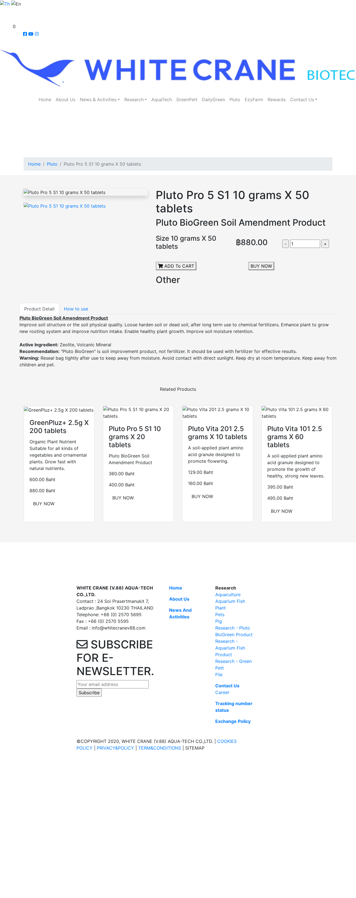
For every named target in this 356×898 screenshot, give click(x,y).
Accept (9, 786)
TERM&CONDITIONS (159, 748)
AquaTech (161, 99)
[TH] (5, 3)
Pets (219, 614)
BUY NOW (261, 266)
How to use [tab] (76, 309)
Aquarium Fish (230, 601)
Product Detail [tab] (39, 309)
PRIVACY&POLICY (115, 748)
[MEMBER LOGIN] (2, 11)
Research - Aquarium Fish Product (230, 647)
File (218, 674)
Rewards (277, 99)
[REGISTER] (3, 19)
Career (222, 692)
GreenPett (186, 99)
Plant (220, 608)
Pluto (234, 99)
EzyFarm (254, 99)
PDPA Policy (68, 779)
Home (45, 99)
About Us (65, 99)
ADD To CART (178, 266)
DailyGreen (213, 99)
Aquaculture (228, 594)
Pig (218, 621)
